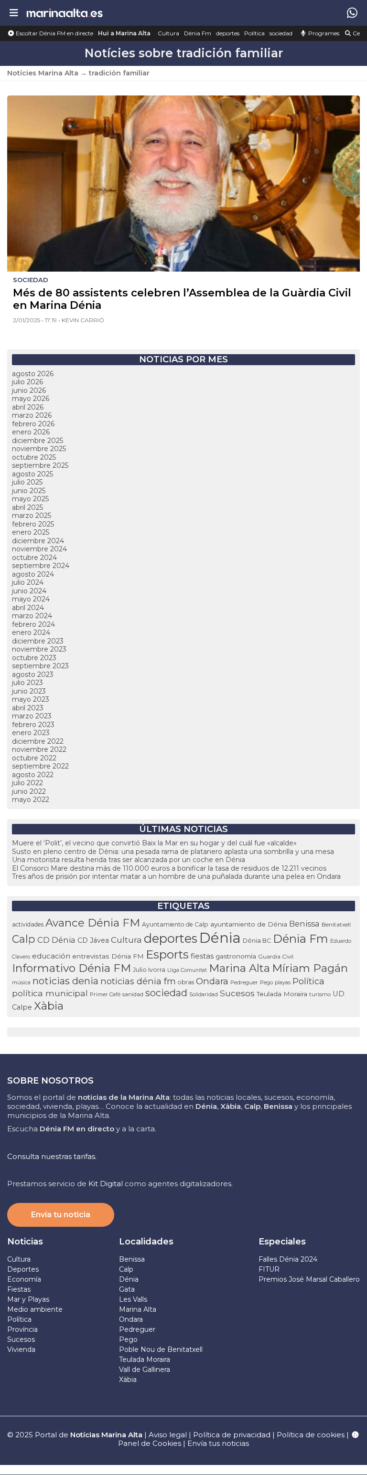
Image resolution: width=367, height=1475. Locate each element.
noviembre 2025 (39, 448)
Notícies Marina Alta (42, 73)
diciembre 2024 (38, 541)
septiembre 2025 (40, 465)
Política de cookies (311, 1434)
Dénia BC (257, 940)
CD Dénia (56, 940)
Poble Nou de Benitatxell (161, 1349)
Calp (23, 939)
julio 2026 (27, 382)
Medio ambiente (35, 1309)
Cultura (168, 33)
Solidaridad (203, 994)
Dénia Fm (197, 33)
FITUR (269, 1269)
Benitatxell (336, 924)
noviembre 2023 (39, 649)
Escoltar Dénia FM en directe (53, 33)
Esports (167, 954)
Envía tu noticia (60, 1214)
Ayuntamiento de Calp (175, 924)
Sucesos (237, 993)
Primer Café (105, 994)
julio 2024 (27, 582)
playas (283, 982)
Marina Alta (239, 968)
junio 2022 (29, 791)
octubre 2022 (34, 758)
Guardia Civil (275, 956)
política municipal (50, 993)
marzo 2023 (32, 716)
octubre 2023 (34, 657)
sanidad (132, 994)
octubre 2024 (34, 557)
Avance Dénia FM (92, 922)
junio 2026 (29, 390)
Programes (323, 33)
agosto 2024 (33, 574)
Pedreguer (244, 982)
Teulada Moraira (282, 994)
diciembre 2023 (38, 641)
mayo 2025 (30, 499)
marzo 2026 (32, 415)
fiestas (202, 955)
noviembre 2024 (39, 549)
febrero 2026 (33, 424)
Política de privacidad (232, 1434)
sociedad (281, 33)
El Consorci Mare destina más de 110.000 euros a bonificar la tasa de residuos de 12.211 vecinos (169, 868)
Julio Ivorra (149, 969)
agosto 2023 (33, 674)
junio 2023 (29, 691)
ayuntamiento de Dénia (248, 924)
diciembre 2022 (38, 741)
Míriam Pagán (310, 968)
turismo (320, 994)
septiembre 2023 (40, 666)
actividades (27, 924)
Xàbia (49, 1005)
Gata (127, 1289)
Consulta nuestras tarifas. (52, 1156)
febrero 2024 (33, 624)
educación (51, 956)
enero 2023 (31, 732)
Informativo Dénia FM (71, 968)
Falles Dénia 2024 (288, 1259)
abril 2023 (27, 708)
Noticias (25, 1241)
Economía (24, 1279)
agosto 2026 (33, 373)
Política (254, 33)
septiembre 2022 (40, 766)
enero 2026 (31, 432)
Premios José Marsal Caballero (309, 1279)
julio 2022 (27, 783)
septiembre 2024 (40, 565)
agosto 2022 (33, 774)
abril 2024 (28, 607)
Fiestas (19, 1289)
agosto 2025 (32, 474)
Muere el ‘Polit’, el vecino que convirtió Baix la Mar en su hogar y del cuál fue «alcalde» (154, 843)
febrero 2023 (33, 724)
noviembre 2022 (39, 749)
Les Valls (133, 1299)
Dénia (220, 937)
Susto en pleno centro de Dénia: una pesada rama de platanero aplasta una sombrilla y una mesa (173, 851)
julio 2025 (27, 482)
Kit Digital (105, 1183)
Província (22, 1329)
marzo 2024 (32, 615)
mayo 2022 (30, 799)
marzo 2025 (31, 515)
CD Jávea (93, 940)
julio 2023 (27, 682)
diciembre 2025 (37, 440)
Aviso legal (168, 1434)
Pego (266, 982)
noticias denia (65, 981)
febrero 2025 (33, 524)
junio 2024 (29, 591)
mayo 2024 (31, 599)
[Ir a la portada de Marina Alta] (64, 12)
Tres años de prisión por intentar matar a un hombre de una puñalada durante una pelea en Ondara (176, 876)
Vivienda (21, 1349)
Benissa (304, 923)
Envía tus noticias (218, 1443)
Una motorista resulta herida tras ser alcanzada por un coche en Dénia (128, 859)
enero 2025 (30, 532)
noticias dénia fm (138, 981)
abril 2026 (27, 407)
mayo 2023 (30, 699)
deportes (227, 33)
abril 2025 (27, 507)
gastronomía (236, 956)
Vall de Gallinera (144, 1369)
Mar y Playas (28, 1299)
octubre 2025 (34, 457)
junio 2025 (28, 490)
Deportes (23, 1269)
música (21, 982)
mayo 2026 (30, 398)
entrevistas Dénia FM (108, 956)
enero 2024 (31, 632)
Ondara (212, 981)
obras (186, 982)
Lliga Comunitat (187, 970)
